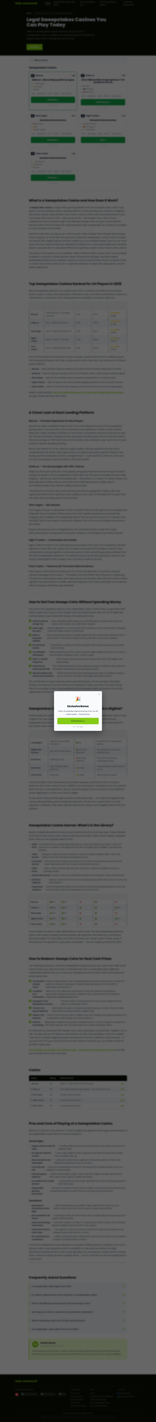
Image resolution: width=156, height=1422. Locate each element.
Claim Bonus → (78, 721)
